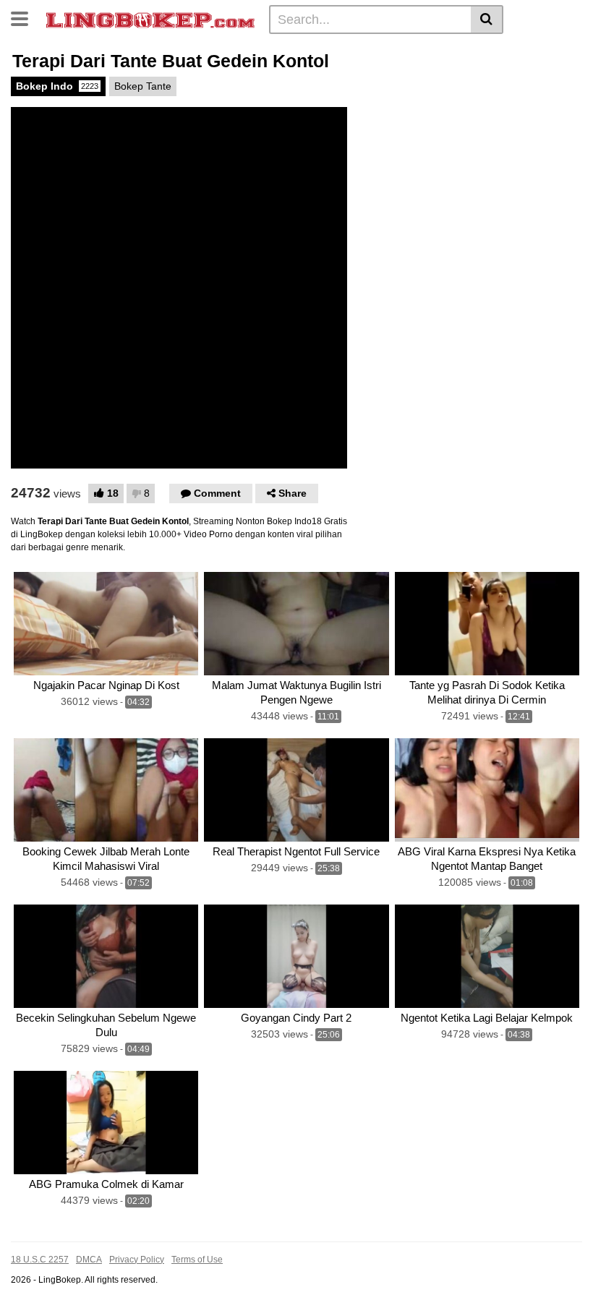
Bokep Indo (57, 86)
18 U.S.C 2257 (40, 1259)
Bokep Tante (142, 86)
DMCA (89, 1259)
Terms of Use (197, 1259)
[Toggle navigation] (25, 17)
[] (487, 19)
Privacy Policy (136, 1259)
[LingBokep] (150, 18)
